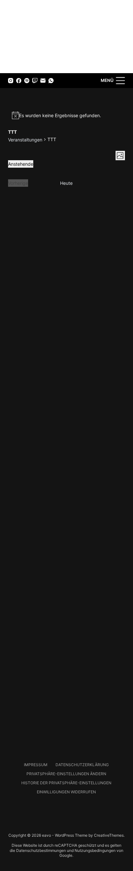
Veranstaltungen (25, 139)
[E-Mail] (43, 80)
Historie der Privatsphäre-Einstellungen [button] (66, 782)
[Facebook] (18, 80)
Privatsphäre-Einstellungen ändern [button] (66, 773)
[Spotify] (26, 80)
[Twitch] (34, 80)
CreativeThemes (109, 835)
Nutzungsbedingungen (95, 850)
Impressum (35, 764)
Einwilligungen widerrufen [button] (66, 791)
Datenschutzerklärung (82, 764)
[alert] (66, 115)
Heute (66, 183)
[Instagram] (10, 80)
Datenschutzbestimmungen (41, 850)
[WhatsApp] (51, 80)
